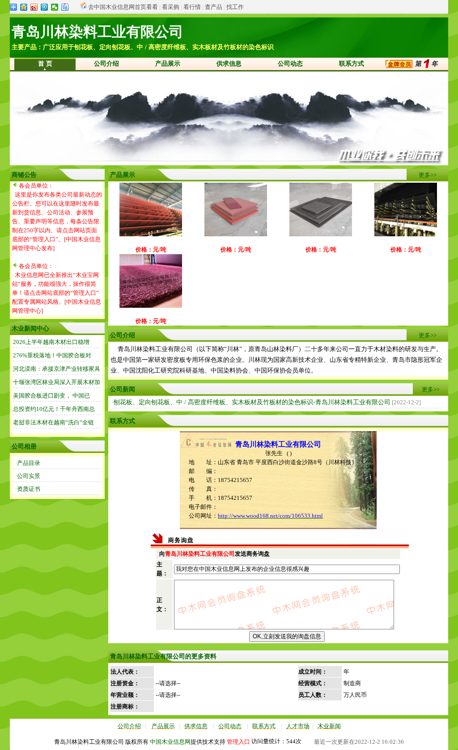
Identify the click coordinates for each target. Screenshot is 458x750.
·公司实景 (27, 476)
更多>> (428, 175)
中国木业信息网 (170, 741)
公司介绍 (106, 63)
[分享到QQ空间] (24, 7)
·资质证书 (27, 489)
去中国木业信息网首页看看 (123, 7)
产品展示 (167, 63)
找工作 (235, 7)
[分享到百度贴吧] (65, 7)
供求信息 (229, 63)
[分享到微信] (55, 7)
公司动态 (290, 63)
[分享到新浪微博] (34, 7)
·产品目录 (27, 463)
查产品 (213, 7)
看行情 (192, 7)
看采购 (170, 7)
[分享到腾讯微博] (44, 7)
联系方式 (351, 63)
